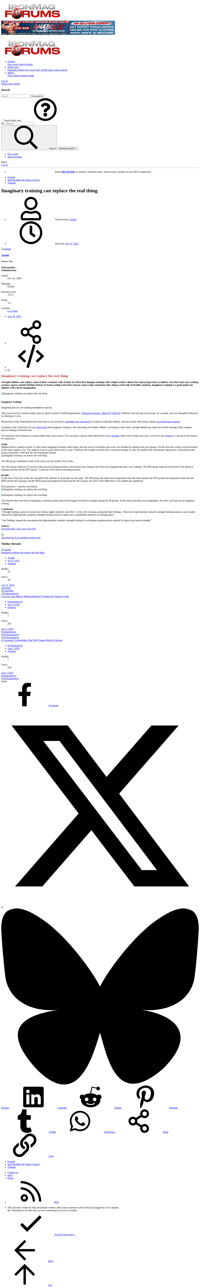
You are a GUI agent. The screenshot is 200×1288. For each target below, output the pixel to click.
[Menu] (2, 37)
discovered (41, 427)
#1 (9, 370)
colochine (6, 588)
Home (11, 1178)
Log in (4, 165)
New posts (13, 64)
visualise (115, 435)
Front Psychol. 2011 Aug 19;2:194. (18, 528)
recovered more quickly (168, 421)
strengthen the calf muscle (78, 421)
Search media (27, 75)
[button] (45, 120)
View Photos (14, 75)
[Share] (31, 343)
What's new (13, 67)
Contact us (13, 1172)
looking (168, 435)
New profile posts (44, 70)
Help (10, 1175)
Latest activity (61, 70)
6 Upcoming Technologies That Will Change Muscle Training (31, 640)
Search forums (26, 64)
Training (12, 563)
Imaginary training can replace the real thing (23, 552)
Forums (11, 61)
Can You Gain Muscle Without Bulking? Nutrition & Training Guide (35, 596)
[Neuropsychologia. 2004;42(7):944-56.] (101, 413)
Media (11, 72)
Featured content (16, 70)
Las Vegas (13, 311)
